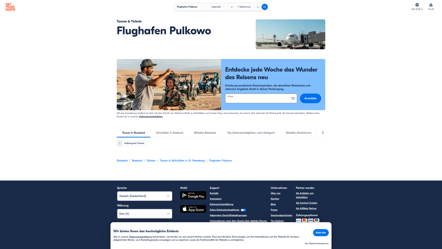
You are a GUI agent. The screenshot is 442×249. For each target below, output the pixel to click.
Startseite (122, 160)
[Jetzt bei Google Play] (193, 195)
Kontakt (214, 193)
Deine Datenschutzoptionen (225, 209)
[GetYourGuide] (10, 6)
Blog (273, 204)
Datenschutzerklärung (221, 204)
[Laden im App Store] (193, 209)
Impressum (216, 198)
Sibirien (151, 160)
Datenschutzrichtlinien (151, 116)
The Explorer (277, 220)
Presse (274, 209)
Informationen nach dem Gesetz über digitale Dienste (238, 220)
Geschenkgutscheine (281, 215)
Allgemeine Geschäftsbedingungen (228, 215)
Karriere (275, 198)
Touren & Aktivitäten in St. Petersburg (182, 160)
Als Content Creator (306, 202)
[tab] (133, 132)
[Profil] (431, 5)
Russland (137, 160)
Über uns (275, 193)
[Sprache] (417, 5)
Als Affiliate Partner (306, 208)
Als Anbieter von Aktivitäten (305, 195)
